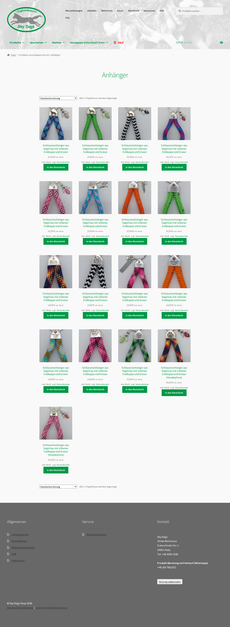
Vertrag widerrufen (170, 581)
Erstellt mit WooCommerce (52, 607)
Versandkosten (63, 162)
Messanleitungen (74, 10)
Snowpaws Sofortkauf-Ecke (87, 42)
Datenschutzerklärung (20, 607)
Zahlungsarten (20, 534)
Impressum (149, 10)
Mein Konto (107, 10)
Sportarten (36, 42)
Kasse (120, 10)
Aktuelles (92, 10)
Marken (56, 42)
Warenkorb (133, 10)
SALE (121, 42)
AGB (162, 10)
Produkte (15, 42)
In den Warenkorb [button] (56, 167)
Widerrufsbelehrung (23, 547)
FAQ (67, 17)
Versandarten (19, 541)
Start (13, 54)
